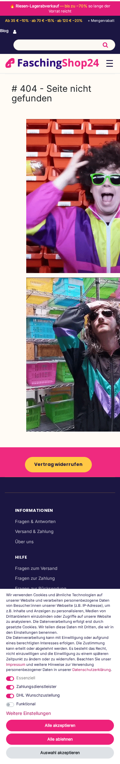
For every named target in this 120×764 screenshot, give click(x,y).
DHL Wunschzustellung (38, 695)
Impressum (15, 664)
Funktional (26, 703)
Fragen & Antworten (35, 521)
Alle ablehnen (60, 739)
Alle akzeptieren (60, 725)
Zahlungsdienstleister (36, 686)
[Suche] (105, 44)
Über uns (24, 541)
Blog (4, 30)
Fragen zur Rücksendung (40, 588)
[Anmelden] (15, 32)
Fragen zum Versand (36, 568)
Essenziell (25, 677)
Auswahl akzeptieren (60, 752)
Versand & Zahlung (34, 531)
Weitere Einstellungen (28, 713)
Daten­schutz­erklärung (91, 669)
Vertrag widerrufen (58, 464)
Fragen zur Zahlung (35, 578)
